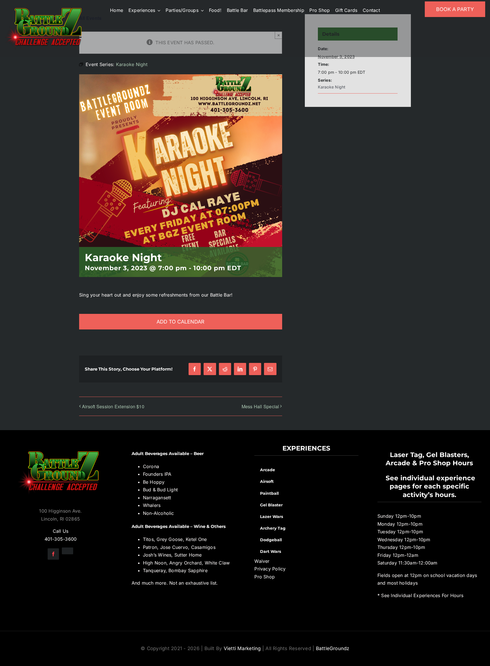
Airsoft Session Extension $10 (113, 406)
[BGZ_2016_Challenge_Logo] (60, 446)
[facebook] (53, 554)
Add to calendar (180, 322)
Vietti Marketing (242, 648)
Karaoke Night (331, 86)
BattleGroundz (332, 648)
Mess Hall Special (260, 406)
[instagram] (67, 550)
